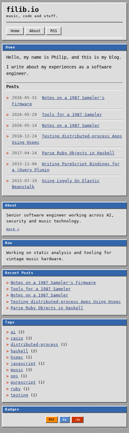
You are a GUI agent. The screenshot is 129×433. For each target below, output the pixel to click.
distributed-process (34, 344)
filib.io (22, 9)
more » (12, 229)
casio (17, 338)
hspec (17, 357)
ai (13, 332)
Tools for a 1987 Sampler (41, 288)
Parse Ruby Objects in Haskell (47, 308)
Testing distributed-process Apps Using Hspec (66, 301)
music (17, 369)
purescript (23, 382)
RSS (53, 31)
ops (14, 376)
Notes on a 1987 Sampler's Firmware (53, 282)
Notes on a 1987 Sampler (39, 295)
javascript (23, 363)
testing (19, 395)
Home (15, 31)
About (34, 31)
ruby (16, 388)
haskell (19, 351)
